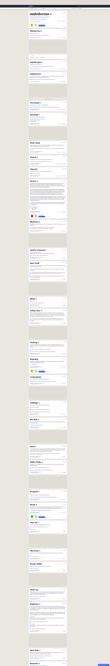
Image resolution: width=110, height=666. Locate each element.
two (45, 524)
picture (35, 361)
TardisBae (34, 175)
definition (54, 464)
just (44, 655)
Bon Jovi (57, 553)
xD (35, 529)
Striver (31, 211)
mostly (35, 117)
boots (35, 553)
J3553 (34, 630)
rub (49, 566)
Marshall (51, 196)
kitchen (59, 453)
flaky (44, 405)
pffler (34, 279)
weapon (36, 171)
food (33, 593)
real (36, 265)
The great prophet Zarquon (36, 657)
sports (51, 508)
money (52, 148)
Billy (32, 272)
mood (52, 66)
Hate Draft (31, 279)
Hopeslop (31, 366)
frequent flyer (47, 224)
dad (64, 613)
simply (40, 425)
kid (43, 171)
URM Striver (34, 211)
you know (37, 120)
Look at (32, 556)
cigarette (41, 448)
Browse (36, 8)
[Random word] (76, 6)
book (36, 227)
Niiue (34, 81)
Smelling (31, 33)
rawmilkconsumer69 (35, 366)
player (41, 119)
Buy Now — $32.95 (41, 25)
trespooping (31, 383)
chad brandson (35, 598)
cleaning (57, 318)
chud (48, 593)
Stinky (35, 568)
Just (31, 228)
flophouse (31, 630)
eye (40, 64)
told (37, 107)
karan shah (35, 21)
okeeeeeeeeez (35, 531)
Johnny (34, 351)
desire (48, 76)
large (52, 421)
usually (44, 79)
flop (51, 171)
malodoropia (42, 57)
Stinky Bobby (31, 570)
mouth (48, 453)
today (45, 66)
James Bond (36, 303)
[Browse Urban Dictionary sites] (31, 6)
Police (31, 344)
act (31, 379)
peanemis (38, 255)
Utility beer (31, 322)
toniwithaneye (35, 151)
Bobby (37, 568)
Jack (38, 510)
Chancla (31, 175)
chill (59, 606)
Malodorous (31, 37)
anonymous (34, 163)
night (58, 593)
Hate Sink (31, 657)
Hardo (30, 512)
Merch (64, 21)
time (37, 607)
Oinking (31, 353)
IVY (50, 202)
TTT (47, 202)
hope (32, 351)
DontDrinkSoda (35, 353)
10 (32, 364)
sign (31, 524)
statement (39, 105)
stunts (39, 303)
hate (35, 652)
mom (32, 173)
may (59, 184)
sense (52, 159)
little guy (36, 566)
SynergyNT (35, 68)
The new (32, 148)
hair (62, 553)
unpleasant (36, 33)
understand (33, 105)
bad (47, 17)
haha (51, 470)
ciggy (43, 453)
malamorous (37, 57)
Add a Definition (74, 8)
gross (48, 409)
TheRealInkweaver (36, 383)
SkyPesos (31, 230)
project (41, 495)
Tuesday (52, 315)
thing (49, 381)
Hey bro (32, 596)
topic (36, 105)
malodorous (31, 21)
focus (61, 652)
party (44, 497)
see (48, 379)
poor (62, 224)
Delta (31, 224)
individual (34, 159)
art (38, 495)
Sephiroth (40, 79)
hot (36, 425)
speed (60, 344)
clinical (34, 64)
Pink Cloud (31, 151)
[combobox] (56, 6)
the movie (42, 255)
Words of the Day (31, 8)
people (46, 35)
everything (42, 117)
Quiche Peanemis (32, 257)
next (44, 379)
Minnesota (31, 421)
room (41, 35)
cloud (31, 149)
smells (36, 17)
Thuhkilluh (33, 512)
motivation (47, 77)
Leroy (31, 107)
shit (42, 17)
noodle (35, 425)
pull (33, 303)
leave (49, 35)
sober (63, 145)
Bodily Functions (43, 8)
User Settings (79, 8)
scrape (41, 412)
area (34, 405)
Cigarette (31, 448)
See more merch (47, 25)
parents (47, 612)
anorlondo (35, 570)
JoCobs (34, 413)
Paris (43, 227)
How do (35, 120)
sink (51, 655)
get (38, 161)
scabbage (31, 413)
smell (46, 19)
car (32, 300)
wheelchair (35, 467)
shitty (31, 300)
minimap (31, 123)
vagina (38, 19)
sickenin (42, 19)
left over (34, 495)
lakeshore (35, 322)
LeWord (34, 123)
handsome (35, 77)
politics (46, 199)
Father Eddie (35, 37)
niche (33, 252)
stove (30, 456)
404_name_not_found (36, 230)
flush (44, 381)
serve (58, 652)
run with (42, 596)
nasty (48, 381)
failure (56, 191)
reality (48, 146)
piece (42, 253)
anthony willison (34, 456)
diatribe (34, 558)
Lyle (59, 318)
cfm (35, 556)
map (31, 117)
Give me (32, 255)
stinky (41, 566)
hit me (35, 173)
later (44, 526)
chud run (31, 598)
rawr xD (31, 531)
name (36, 64)
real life (42, 362)
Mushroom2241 (37, 257)
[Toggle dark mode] (81, 6)
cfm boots (31, 558)
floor (56, 497)
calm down (50, 161)
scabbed (31, 405)
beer (32, 312)
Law (40, 203)
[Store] (79, 6)
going (36, 161)
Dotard (31, 163)
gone (56, 190)
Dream (62, 199)
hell (64, 618)
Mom (31, 412)
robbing (56, 107)
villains (36, 79)
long (39, 159)
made (35, 497)
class (59, 508)
